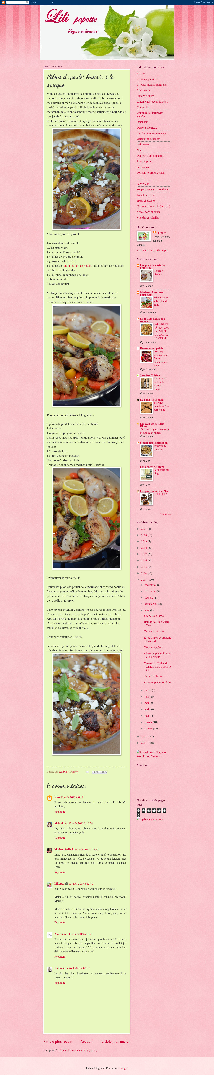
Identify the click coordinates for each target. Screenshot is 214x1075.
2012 (144, 736)
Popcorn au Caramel (160, 447)
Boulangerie (144, 90)
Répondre (59, 811)
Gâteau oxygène (153, 647)
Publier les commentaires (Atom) (78, 1050)
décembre (150, 585)
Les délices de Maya (152, 467)
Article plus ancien (115, 1041)
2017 (144, 554)
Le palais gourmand (152, 399)
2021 (144, 528)
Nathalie (59, 968)
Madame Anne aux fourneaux (151, 293)
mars (148, 716)
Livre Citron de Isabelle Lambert (157, 639)
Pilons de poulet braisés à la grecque (157, 655)
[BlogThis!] (96, 772)
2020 (144, 535)
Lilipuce (59, 883)
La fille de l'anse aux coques (152, 319)
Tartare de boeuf (153, 676)
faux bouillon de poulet (77, 265)
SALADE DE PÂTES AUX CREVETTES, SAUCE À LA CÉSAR (161, 331)
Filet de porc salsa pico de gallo (161, 301)
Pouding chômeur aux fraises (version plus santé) (161, 358)
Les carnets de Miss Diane (152, 425)
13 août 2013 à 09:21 (73, 797)
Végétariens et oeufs (148, 212)
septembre (151, 604)
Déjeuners (142, 122)
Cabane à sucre (145, 96)
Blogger (123, 1068)
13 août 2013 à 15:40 (81, 883)
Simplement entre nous (154, 442)
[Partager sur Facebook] (102, 772)
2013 (144, 579)
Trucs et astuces (146, 200)
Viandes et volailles (148, 217)
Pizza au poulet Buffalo (157, 682)
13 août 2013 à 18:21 (81, 934)
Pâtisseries (143, 167)
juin (147, 696)
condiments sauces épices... (152, 101)
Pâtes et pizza (144, 161)
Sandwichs (143, 184)
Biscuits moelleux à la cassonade (161, 406)
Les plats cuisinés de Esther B (152, 266)
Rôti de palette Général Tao (157, 623)
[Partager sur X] (99, 772)
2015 (144, 567)
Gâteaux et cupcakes (148, 139)
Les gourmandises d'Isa (154, 491)
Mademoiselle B (64, 849)
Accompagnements (147, 79)
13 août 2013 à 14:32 (87, 849)
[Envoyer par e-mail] (93, 772)
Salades (141, 178)
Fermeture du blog (161, 471)
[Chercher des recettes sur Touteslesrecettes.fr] (150, 819)
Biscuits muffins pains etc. (152, 84)
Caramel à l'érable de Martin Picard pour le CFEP (157, 666)
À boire (141, 73)
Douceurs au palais (151, 348)
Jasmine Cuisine (150, 375)
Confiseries (143, 107)
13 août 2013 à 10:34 (81, 823)
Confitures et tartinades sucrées (150, 114)
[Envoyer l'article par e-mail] (86, 771)
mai (147, 703)
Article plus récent (57, 1041)
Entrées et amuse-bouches (151, 133)
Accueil (86, 1041)
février (149, 722)
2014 (144, 573)
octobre (149, 597)
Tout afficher (165, 513)
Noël (139, 150)
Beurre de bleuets (159, 272)
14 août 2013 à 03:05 (77, 968)
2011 (144, 743)
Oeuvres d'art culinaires (150, 155)
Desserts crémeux (147, 127)
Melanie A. (61, 823)
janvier (149, 728)
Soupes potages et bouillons (152, 189)
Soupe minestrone (154, 615)
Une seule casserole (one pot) (153, 206)
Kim (57, 797)
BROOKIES (161, 494)
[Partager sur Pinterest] (105, 772)
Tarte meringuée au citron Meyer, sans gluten (154, 431)
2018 (144, 548)
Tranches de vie (146, 195)
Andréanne (61, 934)
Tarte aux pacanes (154, 631)
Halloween (143, 144)
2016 (144, 560)
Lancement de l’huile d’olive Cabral (160, 383)
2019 (144, 541)
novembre (150, 591)
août (147, 610)
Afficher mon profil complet (153, 250)
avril (147, 709)
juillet (148, 690)
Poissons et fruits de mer (151, 172)
